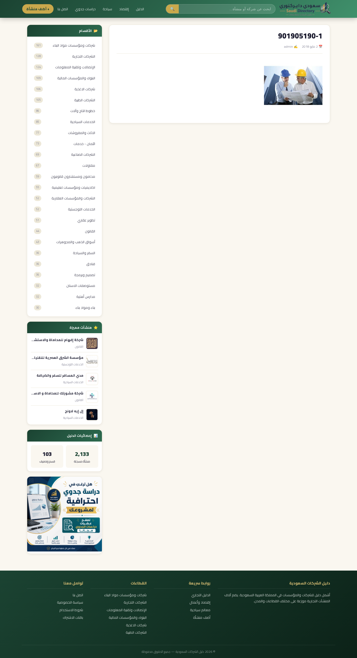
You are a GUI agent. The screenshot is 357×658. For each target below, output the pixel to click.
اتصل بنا (62, 9)
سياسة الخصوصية (70, 602)
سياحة (107, 9)
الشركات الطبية (136, 632)
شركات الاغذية (136, 625)
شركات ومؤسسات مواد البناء (125, 595)
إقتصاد (124, 9)
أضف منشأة (201, 618)
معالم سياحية (200, 610)
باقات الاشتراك (73, 618)
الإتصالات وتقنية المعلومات (127, 610)
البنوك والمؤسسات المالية (128, 618)
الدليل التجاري (200, 595)
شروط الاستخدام (71, 610)
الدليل (140, 9)
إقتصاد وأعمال (199, 602)
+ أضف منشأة (37, 9)
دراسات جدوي (85, 9)
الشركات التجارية (135, 602)
